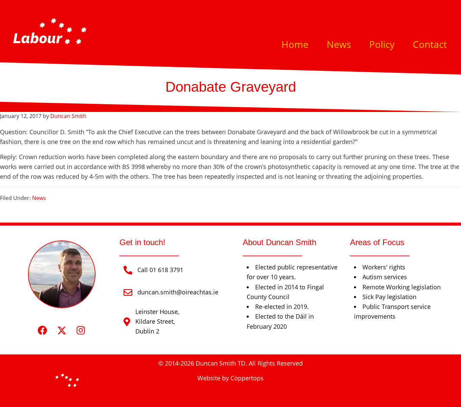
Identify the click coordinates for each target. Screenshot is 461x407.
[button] (42, 330)
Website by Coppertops (230, 378)
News (39, 198)
